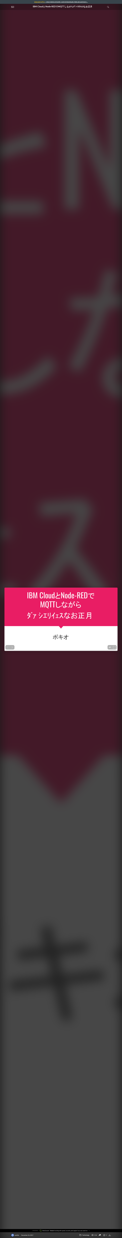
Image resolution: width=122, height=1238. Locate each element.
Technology (85, 1235)
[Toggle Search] (108, 6)
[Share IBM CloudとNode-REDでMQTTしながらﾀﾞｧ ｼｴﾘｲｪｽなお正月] (100, 1235)
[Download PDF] (110, 1235)
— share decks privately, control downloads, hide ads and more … (61, 2)
